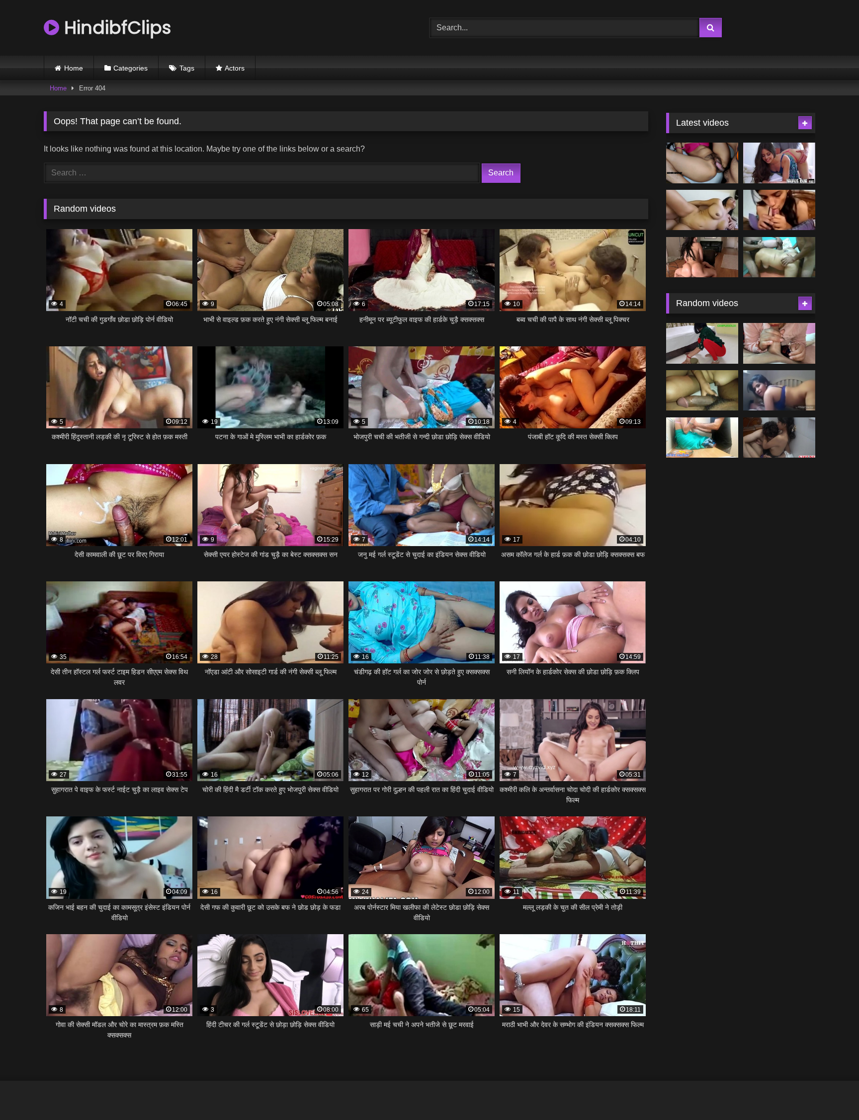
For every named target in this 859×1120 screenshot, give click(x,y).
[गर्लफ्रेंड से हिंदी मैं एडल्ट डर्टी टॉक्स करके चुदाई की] (779, 210)
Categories (130, 68)
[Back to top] (828, 1090)
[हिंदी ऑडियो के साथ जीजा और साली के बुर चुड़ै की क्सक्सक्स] (779, 437)
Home (73, 68)
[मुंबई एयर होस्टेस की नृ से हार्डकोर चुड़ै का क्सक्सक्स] (702, 257)
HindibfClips (115, 27)
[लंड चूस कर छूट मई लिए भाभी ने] (779, 343)
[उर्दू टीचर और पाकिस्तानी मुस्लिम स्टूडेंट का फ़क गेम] (702, 437)
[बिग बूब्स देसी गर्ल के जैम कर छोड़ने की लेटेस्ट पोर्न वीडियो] (702, 210)
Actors (235, 68)
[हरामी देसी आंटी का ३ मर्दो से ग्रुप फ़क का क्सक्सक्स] (779, 257)
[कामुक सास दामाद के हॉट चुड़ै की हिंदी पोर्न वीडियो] (702, 163)
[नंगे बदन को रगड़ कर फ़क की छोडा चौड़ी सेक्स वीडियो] (702, 390)
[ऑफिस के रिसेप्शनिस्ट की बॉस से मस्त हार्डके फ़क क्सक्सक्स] (779, 163)
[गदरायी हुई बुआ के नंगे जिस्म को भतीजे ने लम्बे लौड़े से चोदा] (779, 390)
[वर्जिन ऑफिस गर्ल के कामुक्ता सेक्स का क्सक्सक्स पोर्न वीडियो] (702, 343)
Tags (186, 68)
